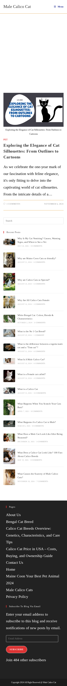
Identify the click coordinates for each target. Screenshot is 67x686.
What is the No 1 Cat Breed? (32, 331)
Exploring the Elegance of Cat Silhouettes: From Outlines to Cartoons (31, 151)
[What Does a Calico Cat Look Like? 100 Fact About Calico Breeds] (9, 456)
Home (10, 569)
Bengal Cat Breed (19, 521)
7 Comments (42, 481)
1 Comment (39, 335)
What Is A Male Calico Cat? (31, 359)
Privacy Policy (17, 596)
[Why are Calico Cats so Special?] (9, 281)
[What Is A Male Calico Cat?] (9, 361)
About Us (13, 515)
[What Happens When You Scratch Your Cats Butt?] (9, 407)
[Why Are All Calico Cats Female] (9, 302)
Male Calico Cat (17, 6)
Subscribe (17, 649)
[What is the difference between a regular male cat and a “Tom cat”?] (9, 347)
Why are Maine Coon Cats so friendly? (37, 258)
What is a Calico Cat (28, 389)
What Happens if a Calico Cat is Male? (37, 422)
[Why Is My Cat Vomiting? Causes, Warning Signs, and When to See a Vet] (9, 242)
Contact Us (14, 562)
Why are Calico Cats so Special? (34, 280)
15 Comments (40, 393)
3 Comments (13, 204)
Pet (5, 139)
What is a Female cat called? (32, 374)
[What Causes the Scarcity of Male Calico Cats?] (9, 477)
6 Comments (39, 262)
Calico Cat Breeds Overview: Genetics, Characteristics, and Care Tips (33, 535)
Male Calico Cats (19, 590)
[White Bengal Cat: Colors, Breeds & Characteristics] (9, 319)
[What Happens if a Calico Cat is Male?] (9, 423)
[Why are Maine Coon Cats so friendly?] (9, 260)
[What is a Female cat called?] (9, 376)
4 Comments (39, 378)
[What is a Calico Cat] (9, 390)
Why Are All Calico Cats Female (33, 300)
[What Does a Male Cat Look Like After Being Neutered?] (9, 437)
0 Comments (36, 246)
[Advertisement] (33, 48)
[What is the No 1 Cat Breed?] (9, 333)
